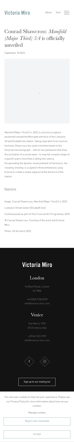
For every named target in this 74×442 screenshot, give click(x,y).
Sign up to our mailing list (37, 382)
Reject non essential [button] (37, 421)
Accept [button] (37, 434)
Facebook (29, 361)
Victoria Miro (17, 13)
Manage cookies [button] (37, 412)
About (48, 12)
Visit (58, 12)
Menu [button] (67, 13)
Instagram (44, 361)
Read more (10, 189)
